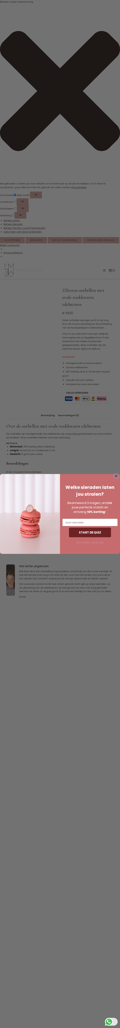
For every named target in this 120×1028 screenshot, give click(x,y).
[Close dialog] (116, 476)
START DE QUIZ (90, 532)
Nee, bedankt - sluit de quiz (90, 542)
